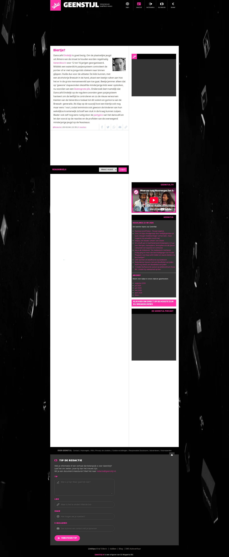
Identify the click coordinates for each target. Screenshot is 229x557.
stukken (113, 549)
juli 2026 (138, 285)
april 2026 (138, 293)
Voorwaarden (166, 451)
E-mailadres (60, 523)
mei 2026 (138, 290)
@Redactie (57, 127)
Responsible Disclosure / (139, 451)
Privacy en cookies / (103, 451)
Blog (121, 549)
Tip (56, 477)
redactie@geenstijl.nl (106, 471)
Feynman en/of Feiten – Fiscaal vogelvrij (149, 231)
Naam (57, 511)
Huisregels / (86, 451)
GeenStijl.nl (99, 555)
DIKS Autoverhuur (133, 549)
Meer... (137, 295)
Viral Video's (101, 549)
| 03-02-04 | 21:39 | (74, 127)
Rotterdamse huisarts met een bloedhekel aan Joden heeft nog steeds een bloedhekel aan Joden (154, 263)
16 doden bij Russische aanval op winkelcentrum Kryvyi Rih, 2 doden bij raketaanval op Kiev (155, 268)
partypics (98, 114)
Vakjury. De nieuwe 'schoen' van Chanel (149, 241)
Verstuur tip (69, 538)
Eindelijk (67, 55)
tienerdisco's (59, 62)
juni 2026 (138, 288)
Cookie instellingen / (120, 451)
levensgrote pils (82, 88)
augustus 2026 (140, 283)
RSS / (93, 451)
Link (56, 499)
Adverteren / (155, 451)
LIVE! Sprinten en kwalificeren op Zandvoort (151, 260)
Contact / (77, 451)
